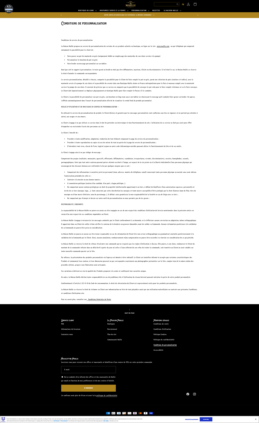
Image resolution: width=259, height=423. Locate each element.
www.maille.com (163, 46)
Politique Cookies (160, 334)
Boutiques (111, 324)
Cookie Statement (56, 421)
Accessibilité (158, 350)
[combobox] (166, 4)
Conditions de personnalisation (165, 345)
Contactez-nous (67, 334)
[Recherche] (177, 4)
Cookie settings (105, 421)
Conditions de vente (161, 324)
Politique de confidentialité (164, 339)
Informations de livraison (70, 329)
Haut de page (129, 313)
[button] (87, 10)
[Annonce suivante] (198, 15)
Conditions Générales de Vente (99, 299)
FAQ (62, 324)
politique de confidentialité (106, 395)
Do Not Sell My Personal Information (191, 419)
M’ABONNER (88, 388)
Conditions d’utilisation (162, 329)
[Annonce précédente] (61, 15)
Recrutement (112, 329)
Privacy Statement (64, 421)
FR (183, 4)
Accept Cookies (206, 419)
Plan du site (111, 334)
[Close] (256, 419)
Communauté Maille (114, 339)
